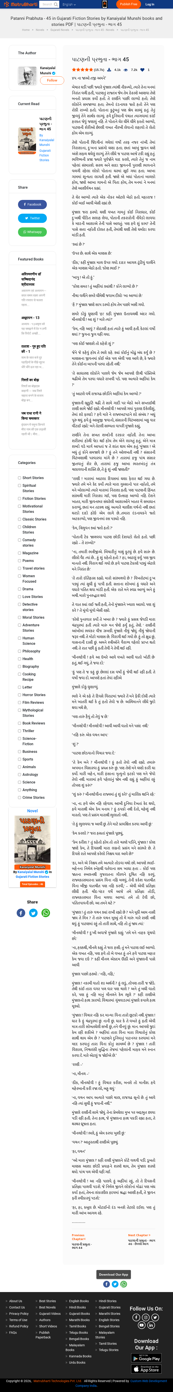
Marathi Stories (109, 1313)
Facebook (34, 204)
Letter (27, 687)
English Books (79, 1301)
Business (30, 751)
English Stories (109, 1320)
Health (28, 659)
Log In (150, 4)
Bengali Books (79, 1339)
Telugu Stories (108, 1350)
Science (29, 782)
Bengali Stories (109, 1326)
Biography (31, 666)
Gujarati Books (79, 1313)
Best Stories (47, 1301)
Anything (30, 790)
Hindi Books (77, 1307)
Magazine (31, 553)
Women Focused (29, 579)
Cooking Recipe (29, 677)
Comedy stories (29, 543)
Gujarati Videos (50, 1313)
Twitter (34, 218)
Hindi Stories (107, 1301)
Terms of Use (18, 1320)
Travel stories (34, 568)
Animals (29, 767)
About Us (15, 1301)
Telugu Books (78, 1332)
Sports (28, 759)
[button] (55, 4)
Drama (28, 589)
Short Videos (48, 1326)
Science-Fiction (29, 741)
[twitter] (155, 1317)
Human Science (29, 641)
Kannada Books (80, 1356)
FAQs (13, 1332)
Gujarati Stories (110, 1307)
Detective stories (30, 607)
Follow (52, 80)
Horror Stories (34, 695)
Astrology (30, 774)
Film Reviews (33, 702)
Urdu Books (77, 1362)
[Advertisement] (32, 947)
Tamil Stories (108, 1343)
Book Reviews (34, 723)
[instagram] (146, 1317)
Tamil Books (77, 1326)
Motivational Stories (33, 509)
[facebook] (136, 1317)
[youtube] (142, 1325)
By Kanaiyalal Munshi (46, 140)
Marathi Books (79, 1320)
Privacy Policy (19, 1313)
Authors (44, 1320)
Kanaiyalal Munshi (47, 70)
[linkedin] (151, 1325)
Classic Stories (34, 519)
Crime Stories (34, 797)
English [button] (68, 4)
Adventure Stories (31, 628)
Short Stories (33, 478)
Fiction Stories (34, 498)
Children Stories (29, 529)
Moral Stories (33, 617)
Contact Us (17, 1307)
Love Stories (33, 597)
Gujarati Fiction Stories (45, 155)
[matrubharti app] (105, 4)
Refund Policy (18, 1326)
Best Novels (47, 1307)
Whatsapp (34, 232)
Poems (28, 561)
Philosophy (31, 651)
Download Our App (113, 1274)
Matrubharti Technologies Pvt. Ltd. (58, 1381)
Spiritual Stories (29, 488)
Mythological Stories (33, 713)
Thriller (28, 731)
